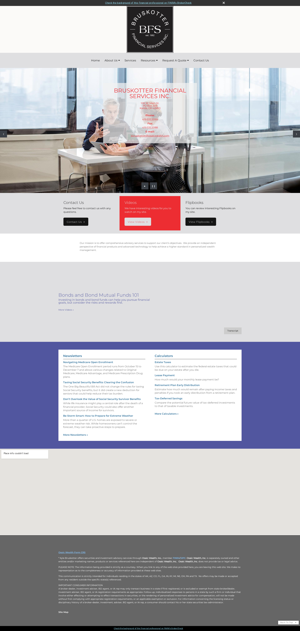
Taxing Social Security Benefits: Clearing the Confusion (98, 382)
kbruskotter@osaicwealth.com (150, 135)
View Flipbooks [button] (199, 221)
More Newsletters (75, 434)
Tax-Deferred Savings (168, 398)
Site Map (63, 612)
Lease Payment (165, 375)
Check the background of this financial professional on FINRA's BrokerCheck (148, 2)
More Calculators (167, 413)
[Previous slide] (3, 133)
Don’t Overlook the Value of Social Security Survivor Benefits (102, 399)
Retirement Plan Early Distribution (177, 385)
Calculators (164, 356)
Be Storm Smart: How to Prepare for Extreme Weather (98, 415)
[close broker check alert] (223, 3)
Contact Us (201, 60)
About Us (111, 60)
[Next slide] (296, 133)
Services (130, 60)
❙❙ (154, 186)
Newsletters (72, 356)
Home (95, 60)
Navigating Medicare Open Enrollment (88, 362)
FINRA (176, 558)
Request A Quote (174, 60)
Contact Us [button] (74, 221)
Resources (148, 60)
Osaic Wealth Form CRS (71, 552)
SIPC (183, 558)
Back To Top (287, 622)
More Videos (66, 310)
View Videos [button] (136, 221)
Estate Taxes (163, 362)
